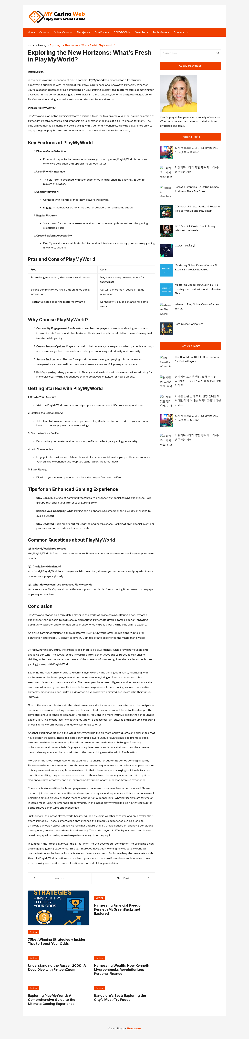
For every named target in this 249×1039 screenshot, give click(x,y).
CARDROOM (121, 32)
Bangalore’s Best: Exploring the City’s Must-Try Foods (120, 998)
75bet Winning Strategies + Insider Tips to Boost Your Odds (56, 941)
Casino (43, 32)
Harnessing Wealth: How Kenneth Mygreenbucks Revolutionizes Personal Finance (121, 969)
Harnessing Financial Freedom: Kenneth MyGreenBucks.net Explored (119, 909)
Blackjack (82, 32)
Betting (33, 932)
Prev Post (60, 878)
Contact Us (181, 32)
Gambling (140, 32)
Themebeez (134, 1028)
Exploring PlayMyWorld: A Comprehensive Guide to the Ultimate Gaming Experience (51, 1000)
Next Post (123, 878)
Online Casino (62, 32)
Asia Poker (101, 32)
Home (31, 32)
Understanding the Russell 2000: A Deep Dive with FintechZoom (57, 967)
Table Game (160, 32)
